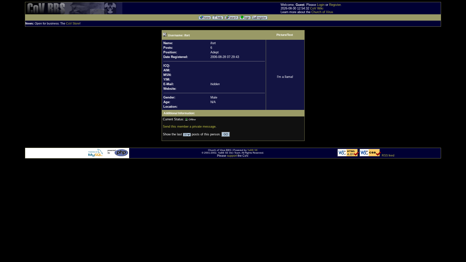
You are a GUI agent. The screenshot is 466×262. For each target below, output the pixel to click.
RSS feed (388, 155)
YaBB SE (252, 150)
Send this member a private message (189, 126)
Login (321, 5)
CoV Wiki (316, 8)
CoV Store (73, 23)
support (232, 155)
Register (335, 5)
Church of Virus (322, 12)
